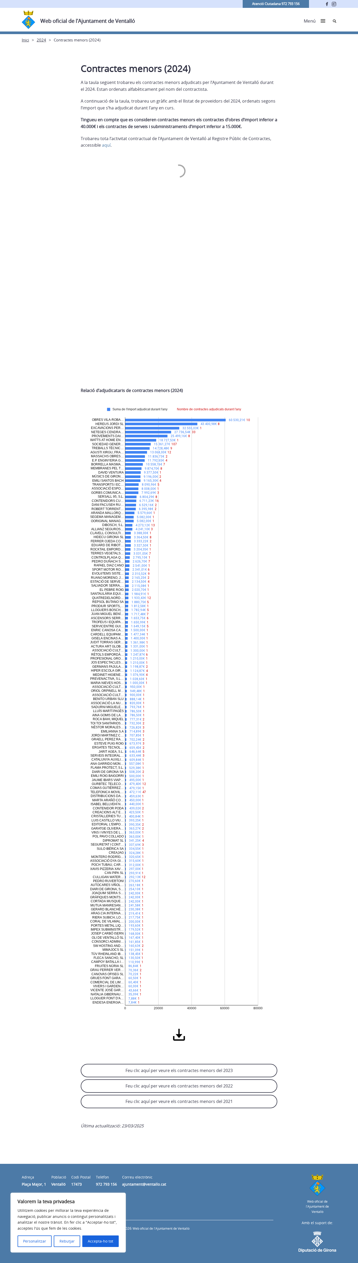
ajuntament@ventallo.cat (144, 1184)
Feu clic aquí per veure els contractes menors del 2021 (179, 1101)
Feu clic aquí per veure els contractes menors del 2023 (179, 1070)
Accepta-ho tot (100, 1241)
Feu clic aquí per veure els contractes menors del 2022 (179, 1086)
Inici (25, 40)
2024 (41, 40)
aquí (106, 145)
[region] (68, 1223)
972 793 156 (106, 1184)
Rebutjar (67, 1241)
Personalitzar (34, 1241)
